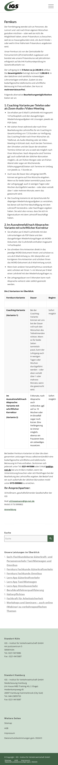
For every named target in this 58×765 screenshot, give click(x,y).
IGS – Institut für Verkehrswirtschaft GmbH (24, 643)
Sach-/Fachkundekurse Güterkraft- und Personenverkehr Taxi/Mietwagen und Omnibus (29, 561)
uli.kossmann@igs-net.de (21, 501)
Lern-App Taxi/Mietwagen (22, 581)
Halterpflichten (16, 594)
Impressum (9, 733)
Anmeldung (10, 509)
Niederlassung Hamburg (15, 683)
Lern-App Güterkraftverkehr (23, 577)
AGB (6, 728)
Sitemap (8, 723)
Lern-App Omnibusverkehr (22, 585)
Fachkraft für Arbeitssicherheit (25, 598)
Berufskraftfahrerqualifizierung (25, 590)
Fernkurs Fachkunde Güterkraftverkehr (30, 569)
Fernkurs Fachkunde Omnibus (24, 573)
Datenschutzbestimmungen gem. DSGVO (23, 738)
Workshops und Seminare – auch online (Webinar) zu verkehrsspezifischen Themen (30, 606)
